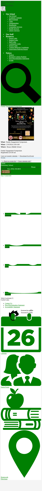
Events (11, 60)
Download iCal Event (27, 156)
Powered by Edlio (27, 312)
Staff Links (12, 42)
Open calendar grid (24, 161)
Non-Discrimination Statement (14, 305)
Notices (11, 55)
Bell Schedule (13, 19)
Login (14, 311)
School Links (13, 46)
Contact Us (8, 303)
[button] (10, 14)
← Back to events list (9, 161)
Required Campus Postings (17, 57)
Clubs (11, 21)
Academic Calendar (15, 18)
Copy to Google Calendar (9, 156)
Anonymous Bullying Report (18, 49)
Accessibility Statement (12, 307)
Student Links (13, 40)
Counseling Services (15, 27)
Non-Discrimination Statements (19, 58)
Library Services (14, 30)
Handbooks (12, 25)
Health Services (14, 29)
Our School (12, 16)
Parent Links (13, 38)
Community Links (15, 44)
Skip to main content (7, 2)
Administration (14, 23)
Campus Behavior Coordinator (19, 47)
